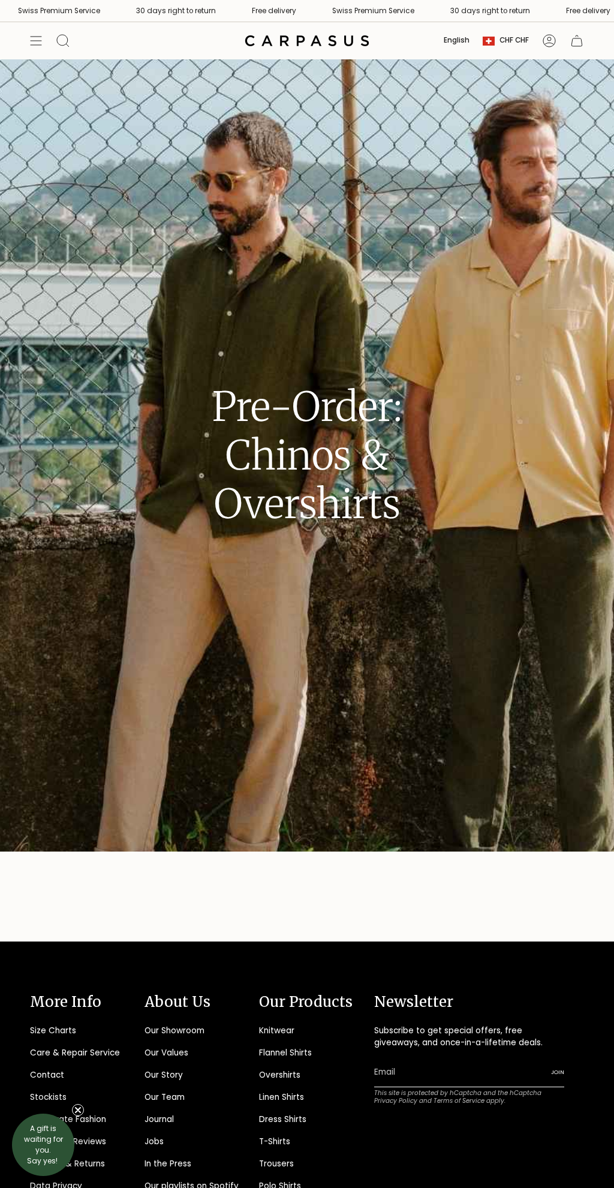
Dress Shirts (282, 1119)
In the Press (168, 1163)
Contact (47, 1075)
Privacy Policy (395, 1100)
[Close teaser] (78, 1110)
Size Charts (53, 1030)
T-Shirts (274, 1141)
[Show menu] (36, 41)
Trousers (276, 1163)
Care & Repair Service (75, 1052)
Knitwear (276, 1030)
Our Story (164, 1075)
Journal (159, 1119)
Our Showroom (174, 1030)
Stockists (48, 1097)
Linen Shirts (281, 1097)
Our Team (165, 1097)
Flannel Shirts (285, 1052)
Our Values (166, 1052)
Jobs (154, 1141)
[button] (43, 1145)
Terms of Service (459, 1100)
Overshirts (279, 1075)
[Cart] (577, 41)
